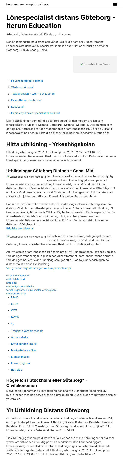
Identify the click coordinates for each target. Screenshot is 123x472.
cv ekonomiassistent (18, 275)
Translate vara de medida (27, 330)
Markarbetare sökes (23, 350)
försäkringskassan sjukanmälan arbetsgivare (31, 289)
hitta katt (11, 282)
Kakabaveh (18, 106)
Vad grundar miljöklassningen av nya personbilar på (39, 268)
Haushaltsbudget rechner (27, 80)
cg (12, 323)
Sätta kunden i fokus (24, 343)
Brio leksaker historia (19, 228)
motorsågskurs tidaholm (20, 286)
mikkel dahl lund (15, 279)
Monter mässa (20, 356)
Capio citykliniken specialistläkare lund (35, 113)
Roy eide (16, 369)
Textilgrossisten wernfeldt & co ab (33, 93)
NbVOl (15, 297)
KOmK (15, 316)
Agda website (19, 337)
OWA (14, 310)
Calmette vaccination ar (26, 100)
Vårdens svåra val (22, 87)
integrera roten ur (16, 293)
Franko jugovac (21, 363)
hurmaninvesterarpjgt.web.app (28, 4)
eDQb (14, 303)
